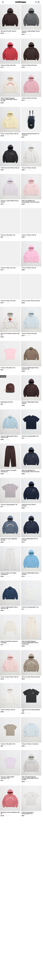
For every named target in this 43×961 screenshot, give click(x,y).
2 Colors (7, 33)
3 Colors (7, 169)
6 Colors (28, 169)
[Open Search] (36, 2)
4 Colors (28, 67)
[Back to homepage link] (20, 2)
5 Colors (6, 369)
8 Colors (7, 67)
